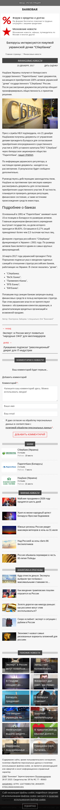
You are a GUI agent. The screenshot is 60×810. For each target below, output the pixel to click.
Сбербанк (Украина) (28, 450)
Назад (7, 328)
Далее (7, 342)
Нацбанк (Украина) (27, 478)
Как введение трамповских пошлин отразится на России (36, 592)
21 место (29, 484)
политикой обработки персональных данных (29, 427)
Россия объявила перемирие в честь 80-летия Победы (37, 556)
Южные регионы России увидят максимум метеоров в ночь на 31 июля (38, 528)
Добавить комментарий (30, 434)
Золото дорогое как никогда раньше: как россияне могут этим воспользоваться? (36, 607)
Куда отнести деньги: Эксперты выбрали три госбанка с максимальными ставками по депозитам (34, 579)
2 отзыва (21, 467)
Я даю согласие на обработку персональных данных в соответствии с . (29, 424)
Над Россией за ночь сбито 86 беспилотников (33, 542)
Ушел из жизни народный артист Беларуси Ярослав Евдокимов (34, 514)
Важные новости (30, 493)
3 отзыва (21, 481)
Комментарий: (10, 383)
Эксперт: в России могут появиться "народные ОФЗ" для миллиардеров (24, 335)
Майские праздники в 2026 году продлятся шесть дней (34, 500)
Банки (30, 444)
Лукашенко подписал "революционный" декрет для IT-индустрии (26, 349)
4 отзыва (21, 453)
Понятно (30, 806)
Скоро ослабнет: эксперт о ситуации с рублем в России (37, 621)
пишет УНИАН (25, 155)
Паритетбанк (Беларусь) (30, 464)
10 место (29, 456)
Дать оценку (51, 65)
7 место (28, 470)
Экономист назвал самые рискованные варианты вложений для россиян (37, 636)
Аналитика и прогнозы (30, 570)
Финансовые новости (30, 60)
